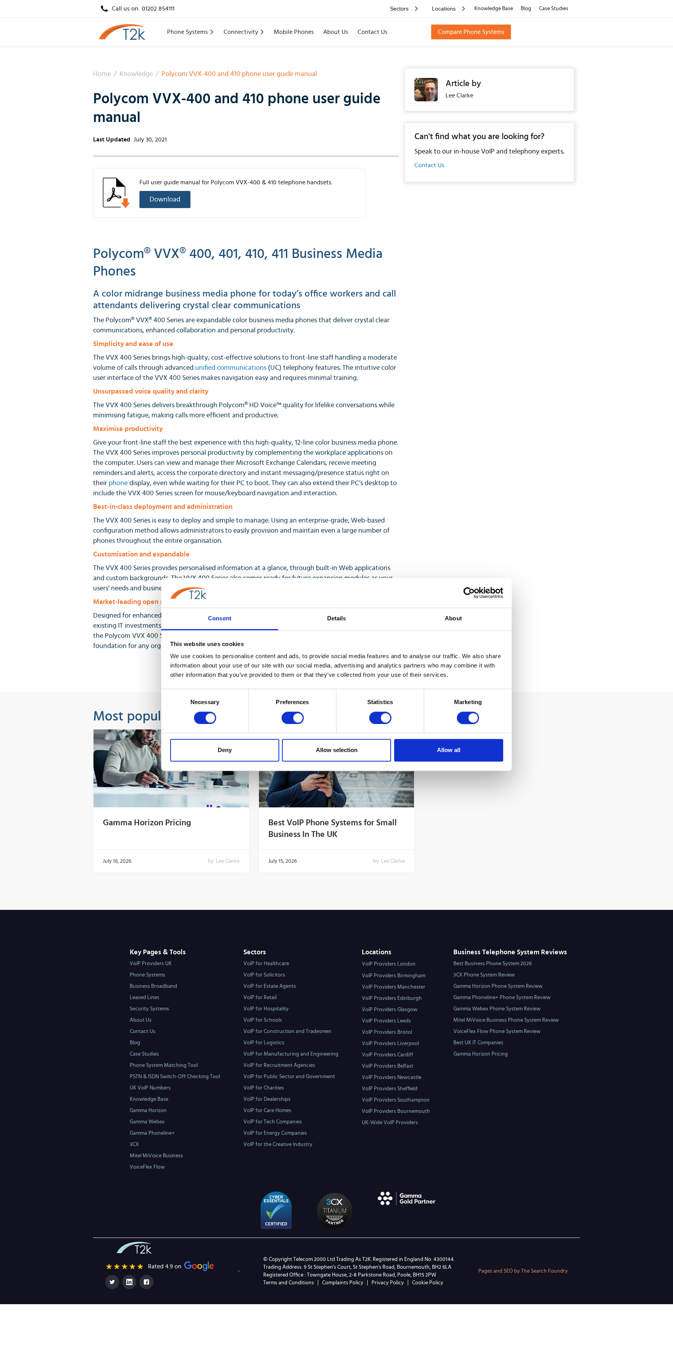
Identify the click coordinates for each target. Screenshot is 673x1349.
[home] (122, 32)
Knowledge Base (493, 8)
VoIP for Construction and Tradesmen (287, 1031)
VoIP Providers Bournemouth (396, 1111)
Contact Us (373, 32)
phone (118, 483)
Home (102, 74)
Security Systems (149, 1009)
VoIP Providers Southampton (396, 1100)
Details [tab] (336, 618)
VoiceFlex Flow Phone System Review (497, 1031)
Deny (225, 750)
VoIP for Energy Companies (275, 1133)
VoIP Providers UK (151, 963)
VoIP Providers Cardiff (387, 1055)
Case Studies (553, 8)
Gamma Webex (147, 1122)
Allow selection (337, 750)
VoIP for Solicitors (264, 975)
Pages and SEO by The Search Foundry (523, 1271)
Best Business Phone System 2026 (492, 963)
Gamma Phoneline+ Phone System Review (502, 997)
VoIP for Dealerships (267, 1099)
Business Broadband (153, 986)
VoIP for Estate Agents (269, 986)
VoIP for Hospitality (266, 1009)
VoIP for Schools (262, 1020)
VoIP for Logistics (263, 1042)
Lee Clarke (228, 861)
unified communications (230, 367)
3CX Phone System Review (484, 975)
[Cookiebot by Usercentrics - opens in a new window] (469, 593)
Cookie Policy (427, 1282)
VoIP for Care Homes (267, 1110)
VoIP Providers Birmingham (393, 975)
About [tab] (453, 618)
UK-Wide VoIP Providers (390, 1122)
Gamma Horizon (148, 1110)
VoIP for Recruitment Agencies (279, 1065)
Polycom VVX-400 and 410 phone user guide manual (239, 74)
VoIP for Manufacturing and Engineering (290, 1054)
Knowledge (136, 74)
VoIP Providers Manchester (393, 987)
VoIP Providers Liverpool (390, 1043)
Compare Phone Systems (471, 32)
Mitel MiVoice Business (156, 1155)
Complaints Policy (342, 1282)
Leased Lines (144, 997)
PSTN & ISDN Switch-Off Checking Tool (175, 1076)
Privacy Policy (388, 1282)
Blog (526, 8)
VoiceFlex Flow (147, 1167)
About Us (335, 32)
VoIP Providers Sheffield (390, 1088)
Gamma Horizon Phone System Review (498, 986)
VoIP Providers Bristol (387, 1032)
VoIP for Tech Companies (272, 1122)
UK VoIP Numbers (150, 1088)
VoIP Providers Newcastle (391, 1077)
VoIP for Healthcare (266, 963)
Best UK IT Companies (478, 1042)
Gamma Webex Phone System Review (497, 1009)
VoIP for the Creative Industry (277, 1144)
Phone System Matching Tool (164, 1065)
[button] (402, 8)
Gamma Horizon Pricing (147, 822)
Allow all (448, 750)
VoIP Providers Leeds (386, 1021)
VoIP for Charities (263, 1088)
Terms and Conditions (288, 1282)
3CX (134, 1144)
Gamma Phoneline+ (152, 1133)
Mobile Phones (294, 32)
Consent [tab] (219, 618)
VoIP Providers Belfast (387, 1066)
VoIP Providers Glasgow (390, 1009)
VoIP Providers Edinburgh (392, 998)
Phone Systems (147, 975)
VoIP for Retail (260, 997)
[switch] (293, 718)
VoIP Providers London (389, 964)
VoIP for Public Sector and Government (289, 1076)
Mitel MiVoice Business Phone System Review (506, 1020)
